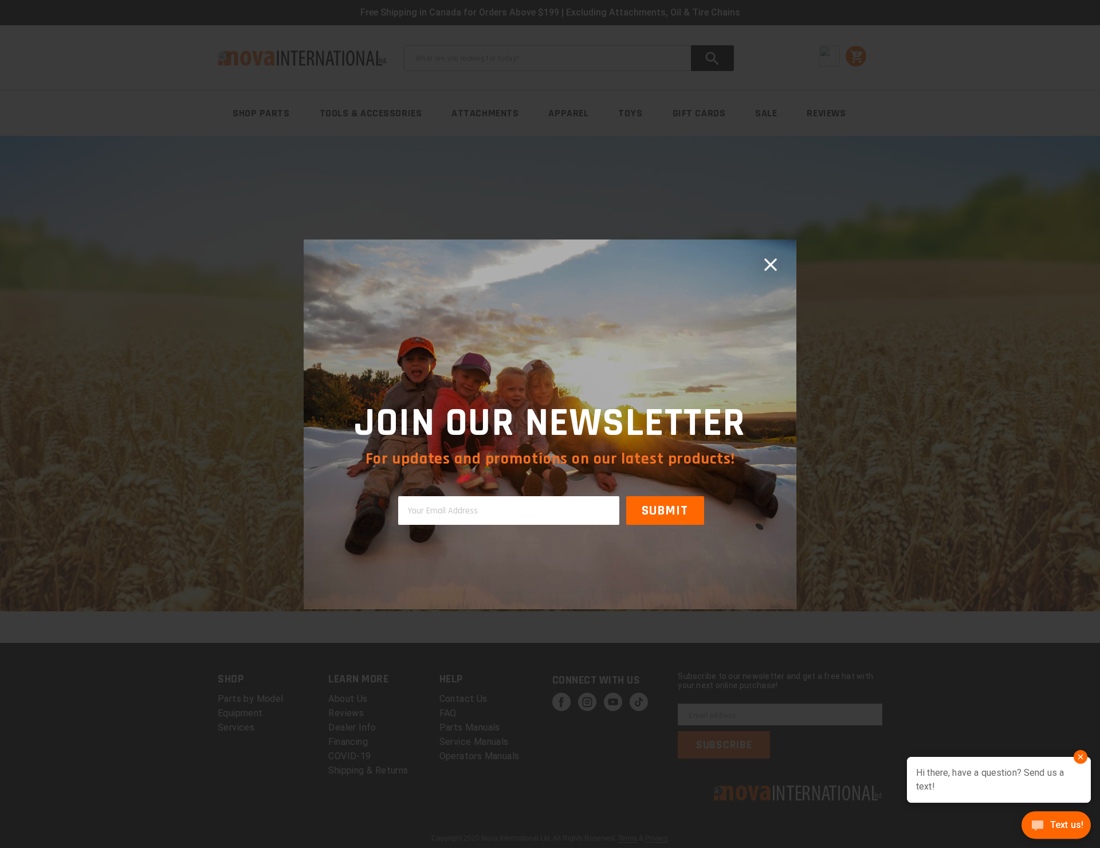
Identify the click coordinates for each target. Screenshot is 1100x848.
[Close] (770, 265)
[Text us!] (1056, 826)
